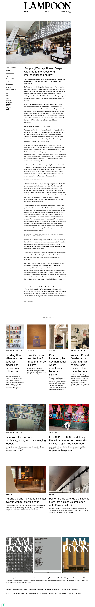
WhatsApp (9, 102)
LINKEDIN (70, 593)
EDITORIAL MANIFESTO (20, 589)
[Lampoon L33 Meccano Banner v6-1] (47, 555)
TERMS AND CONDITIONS (52, 589)
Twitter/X (8, 107)
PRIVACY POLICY (65, 589)
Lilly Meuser (9, 84)
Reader (8, 70)
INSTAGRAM (62, 593)
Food (7, 95)
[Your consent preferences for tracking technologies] (3, 605)
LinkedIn (8, 104)
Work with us (33, 593)
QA (26, 593)
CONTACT (8, 589)
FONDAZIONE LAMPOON (36, 589)
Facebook (8, 100)
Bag (68, 12)
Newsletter (53, 593)
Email (7, 105)
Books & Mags (10, 73)
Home (7, 68)
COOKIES (75, 589)
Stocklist (43, 593)
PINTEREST (78, 593)
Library (13, 68)
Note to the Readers (13, 593)
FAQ (22, 593)
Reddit (7, 109)
